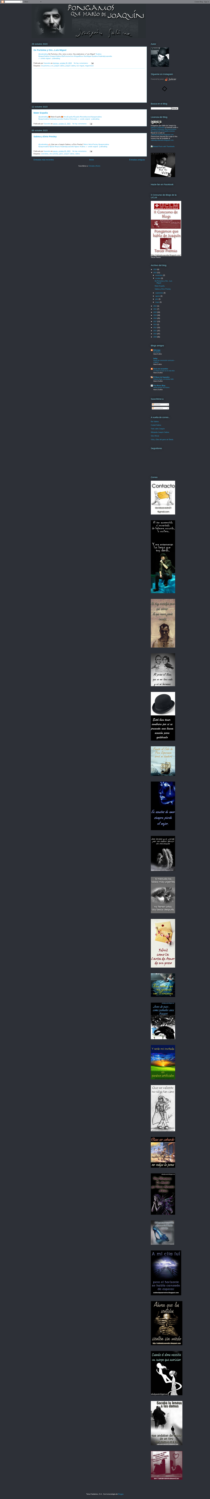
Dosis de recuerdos (160, 369)
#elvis (86, 144)
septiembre (159, 293)
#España (76, 117)
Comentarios (158, 408)
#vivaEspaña (68, 117)
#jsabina (95, 56)
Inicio (91, 160)
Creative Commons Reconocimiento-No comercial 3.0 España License (164, 130)
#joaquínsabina (43, 119)
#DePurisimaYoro (67, 56)
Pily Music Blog (159, 385)
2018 (155, 318)
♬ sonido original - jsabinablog (49, 58)
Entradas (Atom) (94, 166)
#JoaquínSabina (55, 56)
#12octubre (73, 119)
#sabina (98, 54)
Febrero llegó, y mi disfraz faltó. (163, 379)
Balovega (156, 350)
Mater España (41, 113)
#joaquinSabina (43, 56)
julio (157, 299)
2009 (155, 337)
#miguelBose (78, 56)
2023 (155, 272)
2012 (155, 327)
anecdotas (44, 154)
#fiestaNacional (85, 117)
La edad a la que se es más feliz (164, 371)
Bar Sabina (155, 421)
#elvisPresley (93, 144)
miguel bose (89, 66)
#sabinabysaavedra (105, 56)
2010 (155, 334)
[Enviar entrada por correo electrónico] (92, 63)
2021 (155, 309)
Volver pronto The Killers (161, 387)
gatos (61, 154)
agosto (158, 296)
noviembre (159, 275)
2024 (155, 269)
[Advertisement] (89, 85)
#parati (51, 147)
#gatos (76, 147)
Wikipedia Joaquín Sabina (160, 432)
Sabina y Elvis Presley (45, 136)
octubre (158, 278)
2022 (155, 306)
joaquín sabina (70, 66)
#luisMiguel (88, 56)
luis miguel (80, 66)
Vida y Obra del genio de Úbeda (162, 439)
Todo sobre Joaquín (158, 429)
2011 (155, 331)
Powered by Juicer (157, 79)
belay (155, 358)
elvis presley (53, 154)
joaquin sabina (59, 66)
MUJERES (156, 352)
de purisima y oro (47, 66)
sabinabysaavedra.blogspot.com (162, 135)
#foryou (57, 147)
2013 (155, 324)
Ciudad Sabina (156, 425)
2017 (155, 321)
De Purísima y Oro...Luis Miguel (50, 50)
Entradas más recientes (44, 160)
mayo (157, 302)
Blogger (120, 1494)
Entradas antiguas (137, 160)
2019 (155, 315)
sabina (77, 154)
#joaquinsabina (96, 117)
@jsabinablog (43, 54)
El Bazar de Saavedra (161, 377)
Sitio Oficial (155, 436)
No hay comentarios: (81, 63)
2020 (155, 312)
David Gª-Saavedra (157, 127)
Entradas (157, 404)
